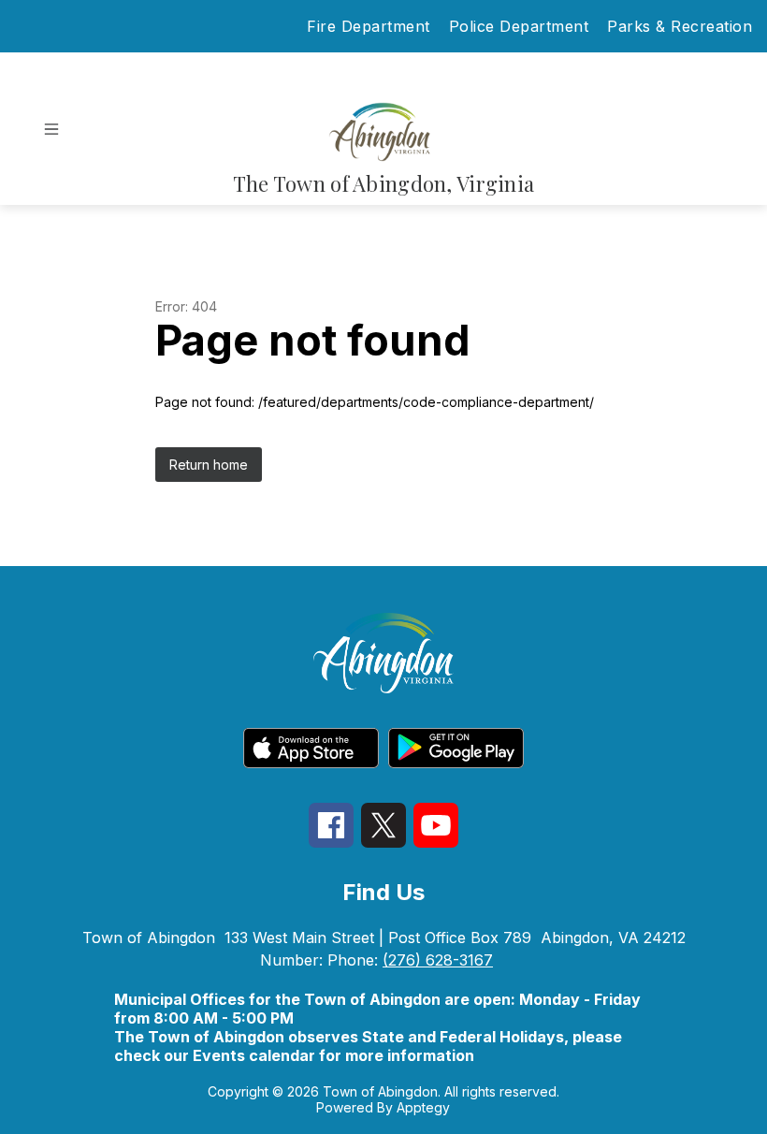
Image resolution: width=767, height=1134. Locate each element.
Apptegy (423, 1107)
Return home (208, 464)
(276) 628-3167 (438, 960)
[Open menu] (51, 129)
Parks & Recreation (679, 26)
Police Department (519, 26)
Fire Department (368, 26)
